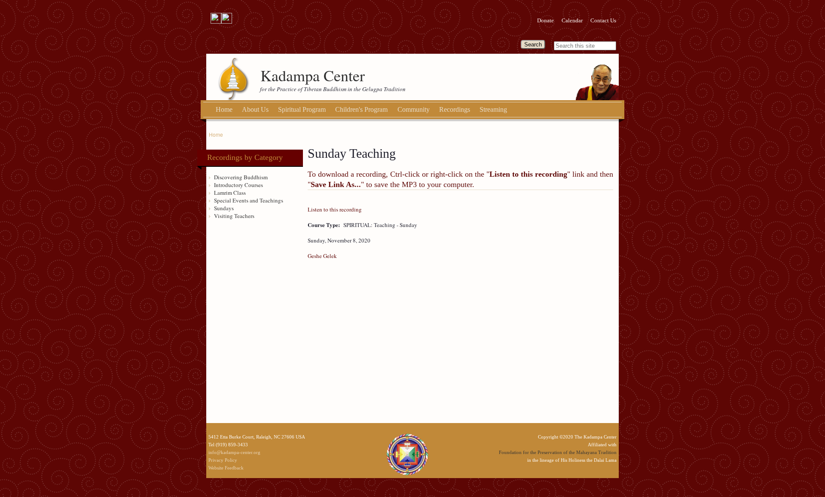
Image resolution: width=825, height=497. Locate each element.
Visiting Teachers (234, 216)
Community (413, 109)
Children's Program (361, 109)
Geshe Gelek (322, 256)
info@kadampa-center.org (234, 452)
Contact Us (603, 20)
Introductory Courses (238, 185)
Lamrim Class (230, 192)
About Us (255, 109)
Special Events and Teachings (248, 200)
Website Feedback (226, 467)
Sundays (224, 208)
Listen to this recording (335, 209)
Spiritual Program (302, 109)
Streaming (493, 109)
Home (224, 109)
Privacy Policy (222, 460)
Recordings (454, 109)
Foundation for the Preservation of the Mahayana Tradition (558, 452)
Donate (545, 20)
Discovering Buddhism (241, 177)
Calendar (572, 20)
